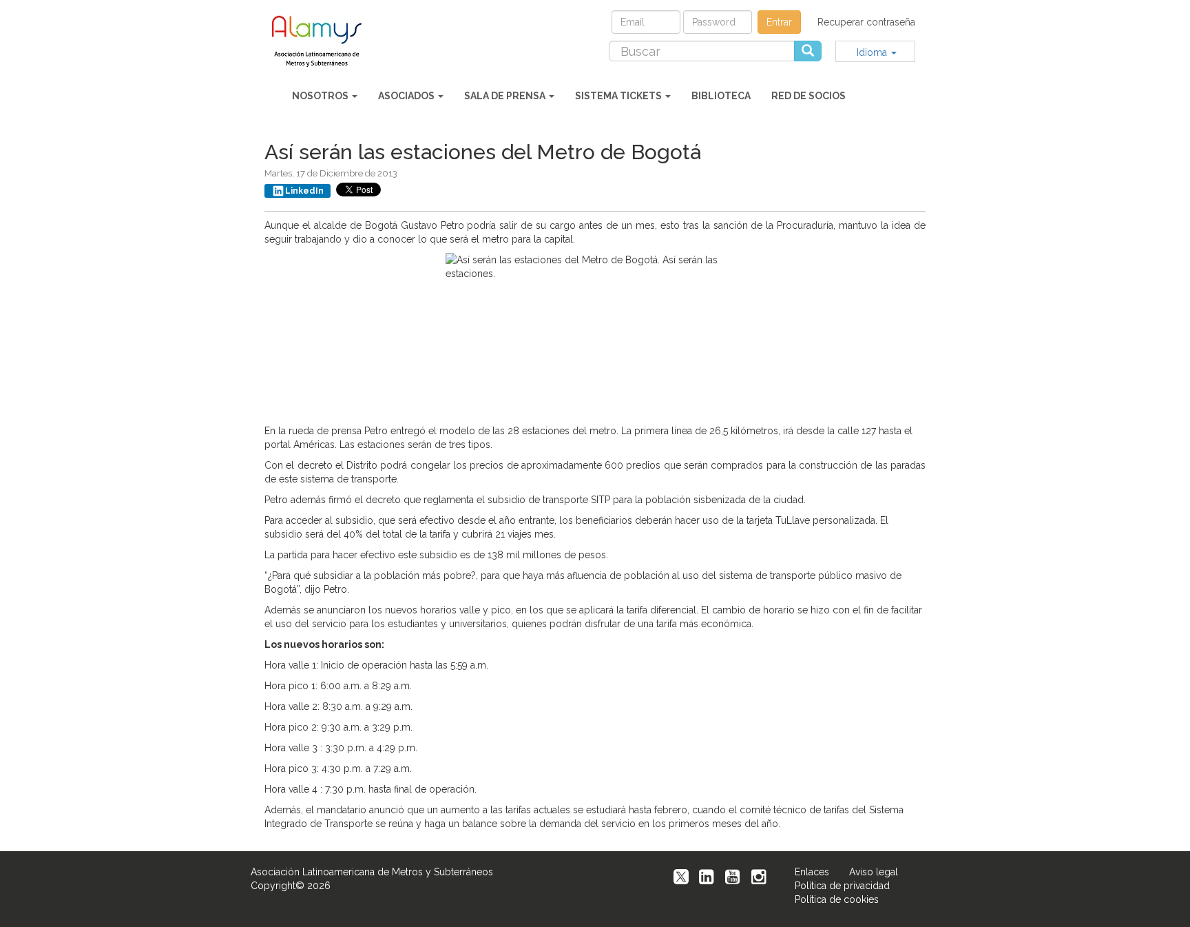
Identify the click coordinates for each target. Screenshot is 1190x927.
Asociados (407, 95)
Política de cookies (837, 899)
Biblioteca (721, 95)
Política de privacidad (842, 885)
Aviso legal (873, 871)
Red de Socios (808, 95)
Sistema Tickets (619, 95)
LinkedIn (304, 191)
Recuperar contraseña (866, 22)
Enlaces (812, 871)
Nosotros (321, 95)
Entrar (779, 22)
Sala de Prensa (505, 95)
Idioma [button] (873, 52)
